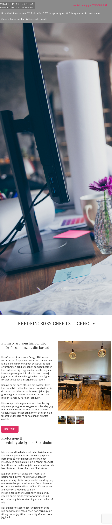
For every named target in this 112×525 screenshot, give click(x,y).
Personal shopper (93, 13)
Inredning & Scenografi (27, 19)
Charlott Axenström (16, 13)
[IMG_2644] (71, 420)
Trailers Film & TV (39, 13)
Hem (3, 13)
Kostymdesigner (56, 13)
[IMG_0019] (80, 420)
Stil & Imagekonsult (74, 13)
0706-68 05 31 (99, 5)
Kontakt (43, 19)
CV (28, 13)
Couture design (8, 19)
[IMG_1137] (62, 420)
